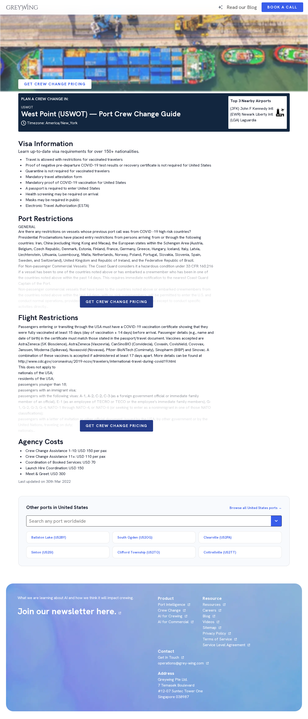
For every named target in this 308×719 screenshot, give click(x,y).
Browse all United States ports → (256, 508)
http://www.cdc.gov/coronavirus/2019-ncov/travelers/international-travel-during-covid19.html (97, 361)
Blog (209, 616)
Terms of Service (217, 639)
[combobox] (29, 521)
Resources (212, 604)
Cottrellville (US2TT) (220, 552)
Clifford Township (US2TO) (138, 552)
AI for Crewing (170, 616)
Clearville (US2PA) (217, 537)
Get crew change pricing (55, 84)
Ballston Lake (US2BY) (48, 537)
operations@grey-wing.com (181, 663)
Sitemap (209, 627)
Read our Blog (242, 7)
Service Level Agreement (224, 644)
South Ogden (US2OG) (134, 537)
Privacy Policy (214, 633)
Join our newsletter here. (69, 611)
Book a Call (285, 8)
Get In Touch (171, 657)
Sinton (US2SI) (42, 552)
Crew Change (169, 610)
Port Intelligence (171, 604)
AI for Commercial (173, 621)
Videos (211, 621)
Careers (212, 610)
